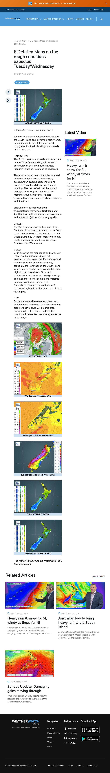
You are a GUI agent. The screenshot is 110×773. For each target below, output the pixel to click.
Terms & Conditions (55, 765)
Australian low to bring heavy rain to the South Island (76, 622)
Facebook (72, 728)
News (70, 19)
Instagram (72, 738)
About (89, 9)
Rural (90, 19)
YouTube (71, 743)
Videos (80, 19)
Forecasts (32, 19)
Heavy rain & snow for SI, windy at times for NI (78, 172)
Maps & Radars (52, 19)
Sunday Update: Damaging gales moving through (28, 688)
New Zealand (22, 82)
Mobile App (98, 9)
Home (17, 40)
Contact (80, 765)
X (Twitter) (72, 733)
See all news (99, 576)
